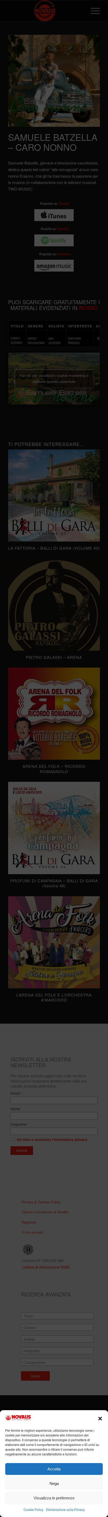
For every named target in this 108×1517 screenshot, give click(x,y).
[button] (100, 1418)
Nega (54, 1483)
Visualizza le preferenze (54, 1498)
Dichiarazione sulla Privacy (65, 1509)
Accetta (54, 1469)
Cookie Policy (33, 1509)
